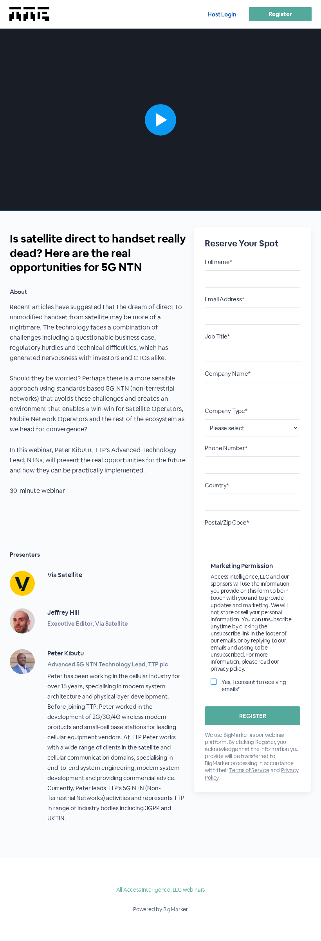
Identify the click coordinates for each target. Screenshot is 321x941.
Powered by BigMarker (160, 909)
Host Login (221, 14)
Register (280, 14)
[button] (160, 120)
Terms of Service (249, 770)
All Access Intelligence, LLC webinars (160, 889)
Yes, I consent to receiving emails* (254, 686)
